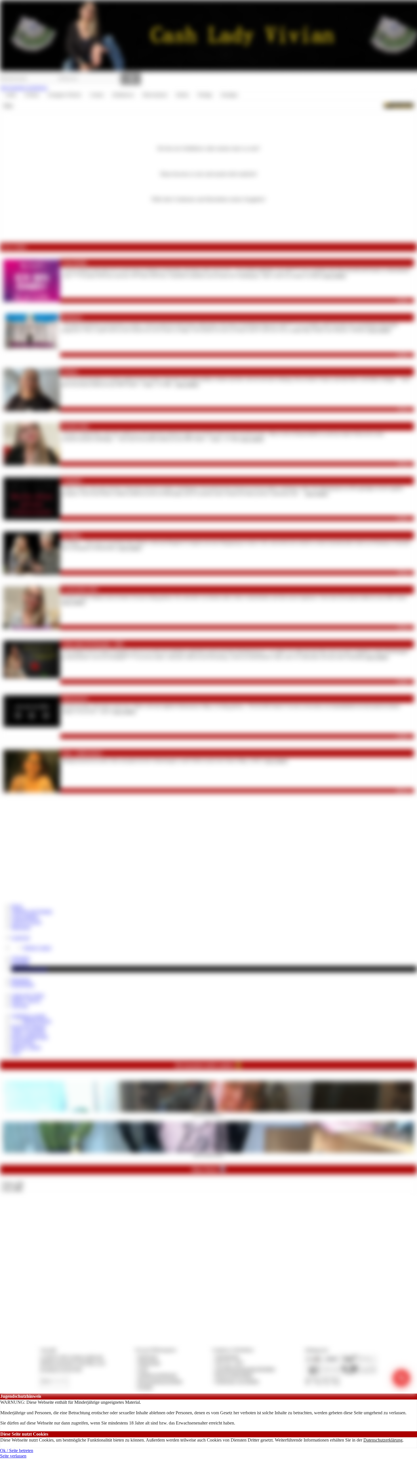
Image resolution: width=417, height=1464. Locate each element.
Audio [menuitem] (10, 94)
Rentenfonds (22, 984)
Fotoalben (20, 963)
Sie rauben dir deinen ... (208, 1114)
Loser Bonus (22, 1042)
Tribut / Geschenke (28, 1031)
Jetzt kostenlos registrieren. (24, 87)
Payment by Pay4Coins (61, 1369)
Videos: (12, 1183)
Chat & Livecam (26, 921)
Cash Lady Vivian (27, 995)
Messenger (21, 927)
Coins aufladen (24, 916)
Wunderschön (75, 426)
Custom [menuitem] (97, 94)
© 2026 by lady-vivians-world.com (71, 1356)
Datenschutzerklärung (383, 1440)
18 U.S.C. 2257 (229, 1362)
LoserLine (20, 937)
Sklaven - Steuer (26, 1047)
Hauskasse (20, 979)
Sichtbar (70, 371)
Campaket (72, 480)
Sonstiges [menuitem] (229, 94)
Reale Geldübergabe (29, 1036)
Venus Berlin (74, 262)
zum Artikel (334, 275)
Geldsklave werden (28, 1015)
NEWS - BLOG (26, 1000)
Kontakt (145, 1387)
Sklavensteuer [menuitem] (154, 94)
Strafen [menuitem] (182, 94)
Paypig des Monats (28, 1026)
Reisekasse (72, 317)
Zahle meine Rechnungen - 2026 (92, 644)
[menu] (121, 95)
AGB (143, 1369)
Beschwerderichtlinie (234, 1375)
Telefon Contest (37, 947)
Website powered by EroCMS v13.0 (72, 1362)
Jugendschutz (227, 1356)
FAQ (15, 1052)
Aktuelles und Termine (31, 911)
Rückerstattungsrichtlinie (160, 1381)
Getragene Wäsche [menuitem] (64, 94)
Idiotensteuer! (75, 698)
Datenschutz (149, 1362)
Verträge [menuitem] (204, 94)
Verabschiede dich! (80, 589)
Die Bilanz (71, 535)
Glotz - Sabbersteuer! (82, 753)
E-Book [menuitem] (32, 94)
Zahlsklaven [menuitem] (123, 94)
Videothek (20, 958)
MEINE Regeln (37, 1021)
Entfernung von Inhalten (237, 1381)
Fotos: (12, 1188)
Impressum (148, 1356)
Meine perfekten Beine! (208, 1154)
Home (16, 906)
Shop (8, 105)
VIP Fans (19, 1005)
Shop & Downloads (29, 969)
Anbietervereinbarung (157, 1375)
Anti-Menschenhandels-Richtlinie (245, 1369)
